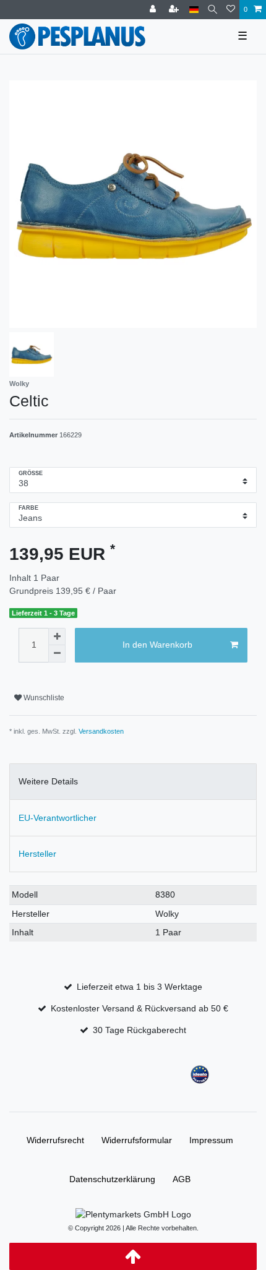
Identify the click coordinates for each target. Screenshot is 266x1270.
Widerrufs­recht (55, 1140)
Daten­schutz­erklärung (112, 1179)
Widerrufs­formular (136, 1140)
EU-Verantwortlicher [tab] (58, 818)
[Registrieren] (175, 9)
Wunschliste (43, 697)
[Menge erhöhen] (57, 636)
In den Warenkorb (157, 645)
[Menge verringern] (57, 654)
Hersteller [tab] (37, 854)
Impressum (211, 1140)
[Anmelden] (154, 9)
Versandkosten (101, 731)
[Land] (194, 9)
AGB (182, 1179)
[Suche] (212, 9)
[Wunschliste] (230, 9)
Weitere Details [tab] (48, 781)
